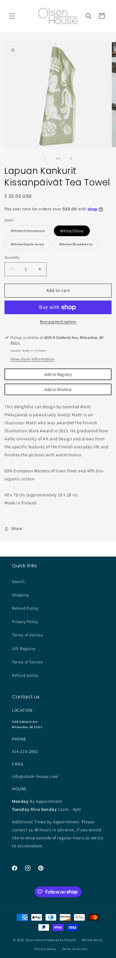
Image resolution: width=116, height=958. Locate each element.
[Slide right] (71, 158)
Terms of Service (27, 635)
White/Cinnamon (31, 232)
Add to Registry (58, 374)
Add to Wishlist (58, 389)
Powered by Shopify (61, 940)
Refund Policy (25, 608)
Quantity (11, 257)
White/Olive (72, 230)
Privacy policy (46, 949)
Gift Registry (23, 648)
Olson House (35, 940)
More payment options (58, 321)
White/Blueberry (79, 245)
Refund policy (25, 675)
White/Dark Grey (30, 245)
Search (18, 581)
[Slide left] (44, 158)
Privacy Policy (25, 621)
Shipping (20, 595)
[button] (11, 16)
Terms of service (74, 949)
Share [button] (16, 528)
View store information (32, 359)
